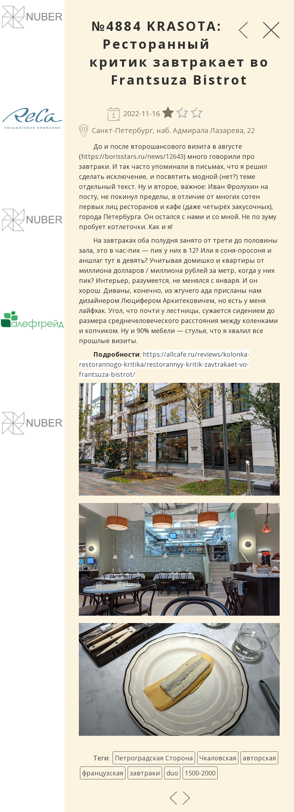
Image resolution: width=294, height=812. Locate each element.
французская (102, 773)
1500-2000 (200, 773)
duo (172, 773)
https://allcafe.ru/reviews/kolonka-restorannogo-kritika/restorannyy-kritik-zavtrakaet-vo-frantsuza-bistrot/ (164, 364)
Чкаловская (217, 758)
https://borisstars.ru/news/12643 (132, 156)
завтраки (145, 773)
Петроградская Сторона (154, 758)
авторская (259, 758)
